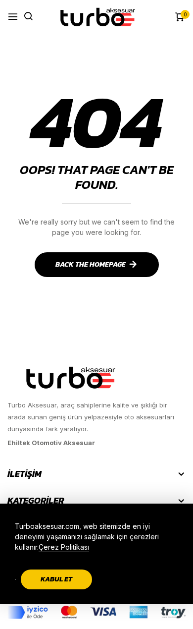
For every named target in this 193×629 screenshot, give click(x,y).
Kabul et (56, 579)
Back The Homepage (90, 264)
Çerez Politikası (64, 547)
